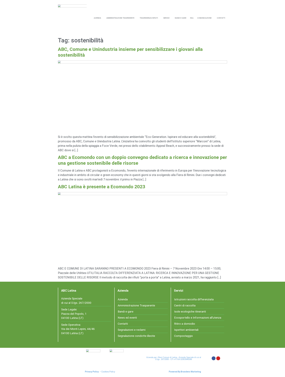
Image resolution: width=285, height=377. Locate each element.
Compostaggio (183, 336)
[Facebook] (214, 358)
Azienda (97, 18)
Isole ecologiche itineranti (190, 311)
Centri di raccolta (184, 305)
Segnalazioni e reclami (131, 329)
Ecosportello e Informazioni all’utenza (197, 317)
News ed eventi (127, 317)
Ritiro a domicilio (184, 323)
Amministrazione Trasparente (120, 18)
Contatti (221, 18)
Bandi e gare (180, 18)
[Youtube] (218, 358)
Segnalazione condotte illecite (136, 336)
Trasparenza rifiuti (149, 18)
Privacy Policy (92, 371)
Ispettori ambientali (186, 329)
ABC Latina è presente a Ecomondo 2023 (101, 186)
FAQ (191, 18)
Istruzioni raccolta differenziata (194, 299)
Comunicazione (204, 18)
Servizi (166, 18)
